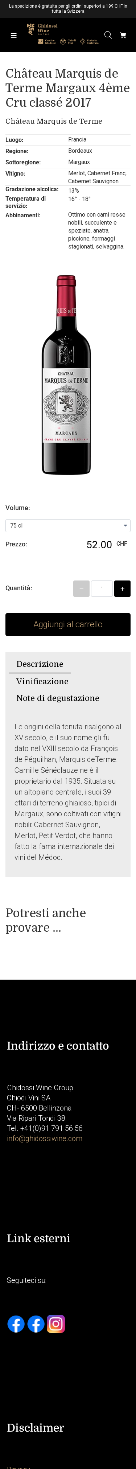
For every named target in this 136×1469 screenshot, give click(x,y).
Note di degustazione (57, 698)
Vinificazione (42, 681)
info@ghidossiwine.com (44, 1138)
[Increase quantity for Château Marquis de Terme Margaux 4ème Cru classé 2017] (122, 588)
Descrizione (39, 664)
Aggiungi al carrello (68, 624)
